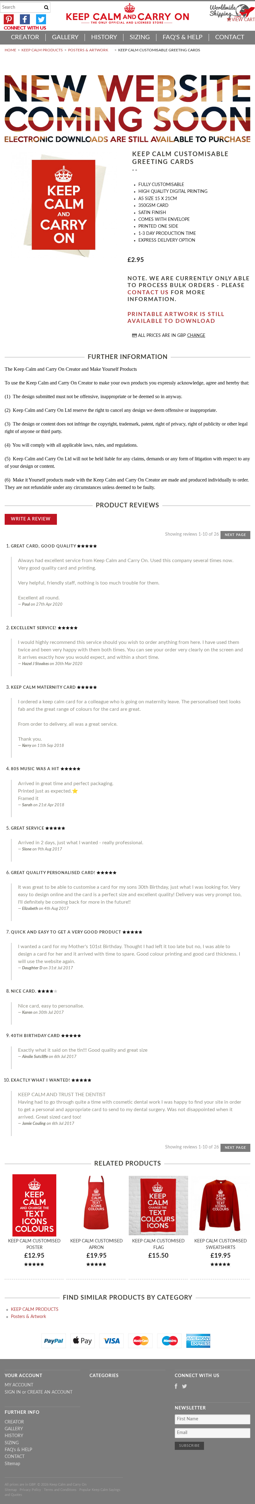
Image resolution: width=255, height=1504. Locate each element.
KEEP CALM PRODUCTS (42, 50)
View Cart (243, 20)
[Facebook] (176, 1386)
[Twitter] (184, 1386)
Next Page (235, 535)
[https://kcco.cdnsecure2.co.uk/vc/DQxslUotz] (64, 205)
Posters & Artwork (88, 50)
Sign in (13, 1392)
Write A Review (31, 519)
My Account (19, 1385)
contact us (148, 293)
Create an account (49, 1392)
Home (10, 50)
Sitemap (12, 1464)
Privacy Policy (30, 1490)
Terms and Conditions (60, 1490)
